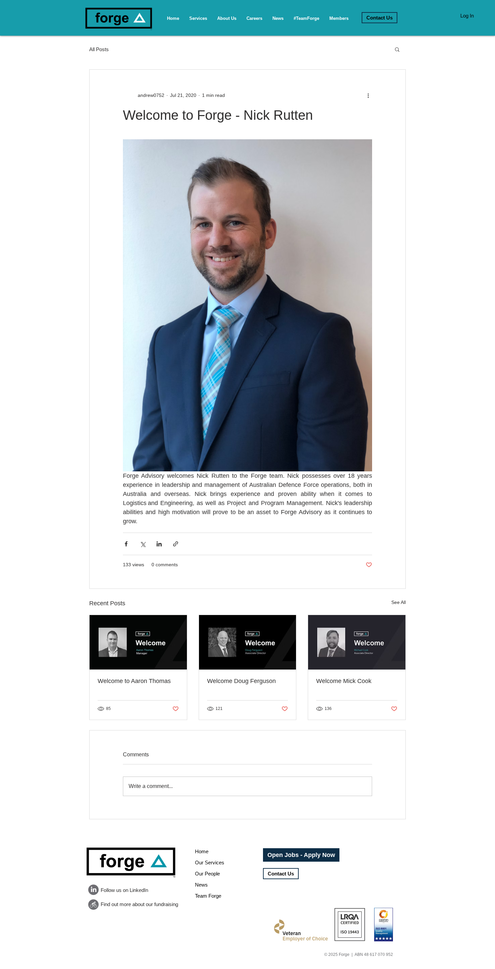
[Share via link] (175, 544)
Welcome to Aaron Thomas (134, 681)
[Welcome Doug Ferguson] (247, 642)
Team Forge (208, 896)
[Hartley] (93, 904)
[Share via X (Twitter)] (142, 544)
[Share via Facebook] (126, 544)
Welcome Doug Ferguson (241, 681)
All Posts (99, 49)
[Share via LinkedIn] (159, 544)
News (201, 885)
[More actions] (368, 95)
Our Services (209, 862)
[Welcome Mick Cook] (356, 642)
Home (201, 851)
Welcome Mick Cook (343, 681)
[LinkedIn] (93, 889)
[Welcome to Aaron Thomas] (138, 642)
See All (398, 602)
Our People (207, 873)
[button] (397, 49)
